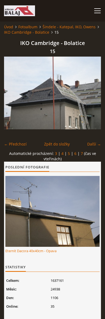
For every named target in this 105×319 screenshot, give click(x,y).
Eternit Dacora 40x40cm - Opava (31, 250)
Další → (94, 144)
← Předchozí (15, 144)
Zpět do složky (57, 144)
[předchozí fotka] (13, 93)
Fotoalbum (27, 26)
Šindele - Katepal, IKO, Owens (69, 26)
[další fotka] (92, 93)
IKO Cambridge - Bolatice (26, 32)
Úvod (8, 26)
